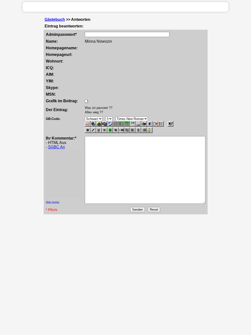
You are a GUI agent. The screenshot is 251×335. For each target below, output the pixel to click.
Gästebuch (55, 19)
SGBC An (56, 147)
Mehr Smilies (52, 202)
